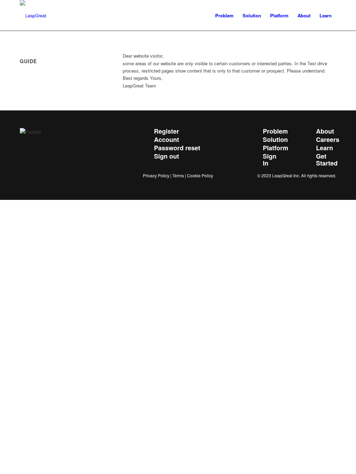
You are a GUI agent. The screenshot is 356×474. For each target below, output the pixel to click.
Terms (178, 175)
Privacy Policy (156, 175)
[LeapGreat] (33, 15)
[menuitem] (224, 15)
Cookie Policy (200, 175)
